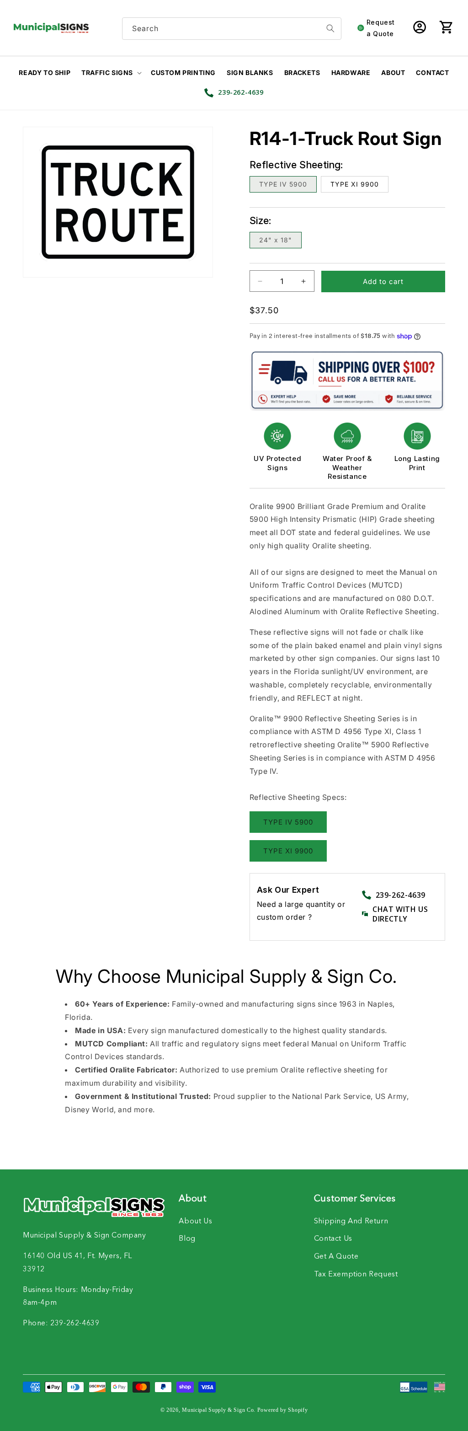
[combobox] (231, 28)
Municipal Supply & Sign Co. (218, 1410)
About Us (195, 1221)
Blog (187, 1239)
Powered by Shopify (282, 1410)
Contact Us (333, 1239)
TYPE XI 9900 (354, 184)
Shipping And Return (351, 1221)
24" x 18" (275, 240)
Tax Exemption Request (356, 1274)
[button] (446, 28)
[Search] (330, 28)
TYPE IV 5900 (283, 184)
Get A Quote (336, 1256)
